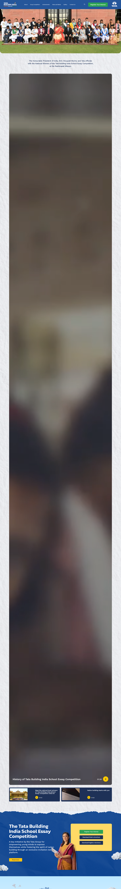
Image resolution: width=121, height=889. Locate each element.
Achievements (46, 5)
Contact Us (72, 5)
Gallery (65, 5)
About (26, 5)
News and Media (56, 5)
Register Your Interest (97, 4)
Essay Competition (35, 5)
